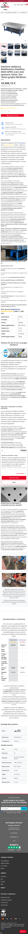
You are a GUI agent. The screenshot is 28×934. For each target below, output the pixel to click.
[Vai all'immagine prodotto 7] (17, 53)
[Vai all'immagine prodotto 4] (24, 46)
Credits (2, 928)
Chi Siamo (3, 876)
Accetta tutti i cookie (14, 477)
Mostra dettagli (20, 473)
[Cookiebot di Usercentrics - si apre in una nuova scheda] (20, 450)
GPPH (2, 79)
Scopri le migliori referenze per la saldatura (14, 1)
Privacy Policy (4, 902)
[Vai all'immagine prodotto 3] (17, 46)
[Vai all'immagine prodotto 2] (10, 46)
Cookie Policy (4, 905)
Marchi (2, 868)
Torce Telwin (4, 866)
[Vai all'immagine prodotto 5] (4, 53)
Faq (2, 879)
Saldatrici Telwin (5, 863)
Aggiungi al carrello (12, 115)
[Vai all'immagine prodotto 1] (4, 46)
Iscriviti (24, 808)
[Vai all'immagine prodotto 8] (24, 53)
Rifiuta (14, 482)
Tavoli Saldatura (5, 861)
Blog (2, 884)
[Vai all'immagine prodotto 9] (4, 60)
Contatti (3, 881)
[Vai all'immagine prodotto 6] (10, 53)
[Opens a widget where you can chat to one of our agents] (23, 931)
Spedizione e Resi (5, 897)
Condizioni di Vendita (6, 900)
